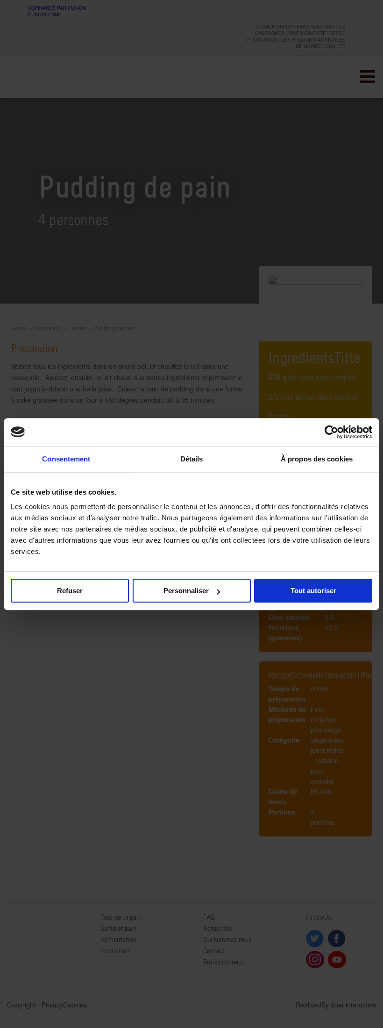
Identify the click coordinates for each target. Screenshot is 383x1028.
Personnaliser (186, 591)
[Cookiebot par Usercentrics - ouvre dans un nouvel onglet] (331, 432)
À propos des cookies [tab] (317, 459)
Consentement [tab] (66, 459)
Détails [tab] (191, 459)
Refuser (70, 591)
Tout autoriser (313, 591)
